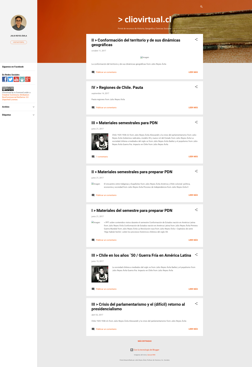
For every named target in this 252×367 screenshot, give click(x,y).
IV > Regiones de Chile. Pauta (117, 87)
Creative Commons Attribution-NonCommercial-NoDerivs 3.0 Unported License (15, 97)
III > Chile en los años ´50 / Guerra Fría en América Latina (141, 255)
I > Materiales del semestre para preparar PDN (131, 210)
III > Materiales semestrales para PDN (124, 123)
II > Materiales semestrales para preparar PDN (131, 172)
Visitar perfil (18, 42)
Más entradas (145, 341)
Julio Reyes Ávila (18, 36)
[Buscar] (201, 7)
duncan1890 (151, 355)
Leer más (193, 72)
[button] (196, 40)
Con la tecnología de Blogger (146, 350)
